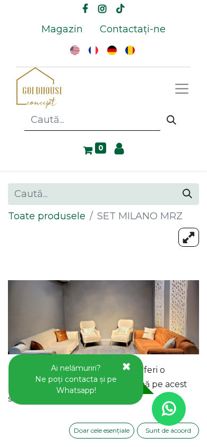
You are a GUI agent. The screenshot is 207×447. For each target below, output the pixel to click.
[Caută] (171, 120)
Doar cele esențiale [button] (102, 430)
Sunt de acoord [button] (168, 430)
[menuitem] (62, 29)
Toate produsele (46, 216)
